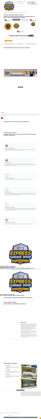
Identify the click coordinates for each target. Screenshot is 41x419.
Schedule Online (24, 19)
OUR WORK (24, 1)
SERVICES (17, 1)
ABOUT (19, 3)
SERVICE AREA (20, 1)
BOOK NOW (21, 3)
